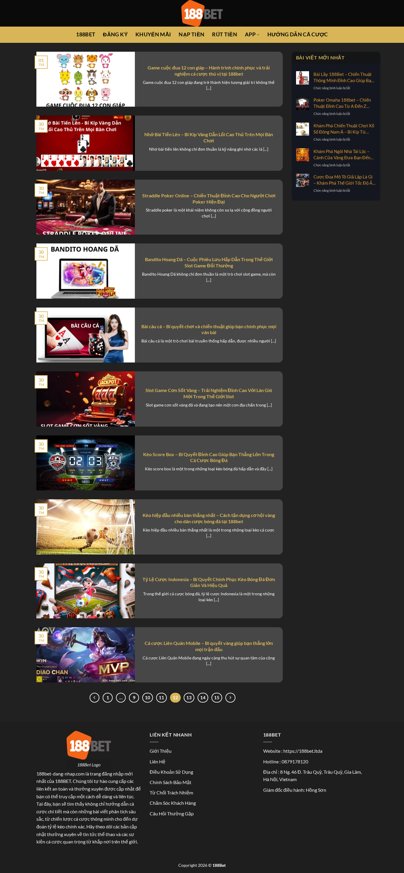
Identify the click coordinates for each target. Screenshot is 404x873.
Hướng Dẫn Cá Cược (297, 34)
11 (161, 697)
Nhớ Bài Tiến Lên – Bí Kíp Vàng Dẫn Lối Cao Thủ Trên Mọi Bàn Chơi (208, 137)
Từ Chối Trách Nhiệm (171, 792)
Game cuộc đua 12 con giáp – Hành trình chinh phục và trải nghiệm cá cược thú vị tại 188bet (209, 71)
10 (147, 697)
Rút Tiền (224, 34)
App (250, 34)
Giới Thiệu (161, 751)
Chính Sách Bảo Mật (170, 782)
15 (216, 697)
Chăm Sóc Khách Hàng (173, 803)
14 (203, 697)
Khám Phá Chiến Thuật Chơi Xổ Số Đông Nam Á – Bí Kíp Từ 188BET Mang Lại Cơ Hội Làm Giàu (343, 129)
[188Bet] (202, 13)
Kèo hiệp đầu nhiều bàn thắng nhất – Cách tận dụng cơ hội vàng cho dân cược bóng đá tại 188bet (209, 518)
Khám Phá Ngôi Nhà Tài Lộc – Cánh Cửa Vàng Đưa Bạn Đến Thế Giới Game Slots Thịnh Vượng (341, 155)
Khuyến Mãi (153, 34)
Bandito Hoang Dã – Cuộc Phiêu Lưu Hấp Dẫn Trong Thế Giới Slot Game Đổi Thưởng (209, 262)
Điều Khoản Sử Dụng (171, 772)
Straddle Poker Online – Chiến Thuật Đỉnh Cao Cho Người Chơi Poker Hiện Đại (208, 198)
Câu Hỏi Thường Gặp (172, 813)
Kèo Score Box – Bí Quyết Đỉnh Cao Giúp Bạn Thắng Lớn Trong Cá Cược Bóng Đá (208, 457)
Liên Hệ (157, 761)
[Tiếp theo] (230, 698)
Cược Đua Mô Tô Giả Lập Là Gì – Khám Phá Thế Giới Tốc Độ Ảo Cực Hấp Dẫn (344, 180)
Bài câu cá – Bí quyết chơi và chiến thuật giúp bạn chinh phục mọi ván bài (208, 329)
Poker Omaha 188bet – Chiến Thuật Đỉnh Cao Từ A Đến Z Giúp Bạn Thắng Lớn (342, 103)
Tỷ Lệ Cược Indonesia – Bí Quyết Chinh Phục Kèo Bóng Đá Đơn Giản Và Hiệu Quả (209, 582)
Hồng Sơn (316, 790)
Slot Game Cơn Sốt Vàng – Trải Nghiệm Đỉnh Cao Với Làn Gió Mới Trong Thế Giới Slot (209, 393)
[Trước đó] (95, 698)
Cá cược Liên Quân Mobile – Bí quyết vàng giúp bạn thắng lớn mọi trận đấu (209, 646)
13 (189, 697)
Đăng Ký (115, 34)
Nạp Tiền (191, 34)
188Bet (85, 34)
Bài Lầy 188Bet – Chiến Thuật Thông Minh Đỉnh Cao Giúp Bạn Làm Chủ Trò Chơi (343, 77)
